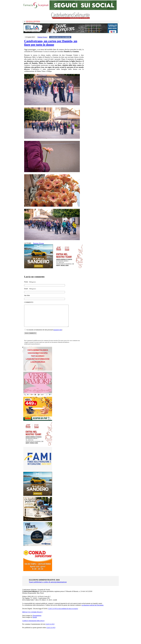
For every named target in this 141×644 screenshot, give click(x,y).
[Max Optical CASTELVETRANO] (37, 545)
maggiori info (58, 330)
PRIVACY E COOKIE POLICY (32, 612)
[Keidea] (37, 420)
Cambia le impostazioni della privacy (33, 620)
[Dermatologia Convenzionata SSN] (37, 370)
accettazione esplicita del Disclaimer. (93, 605)
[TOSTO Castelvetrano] (37, 520)
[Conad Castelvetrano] (37, 570)
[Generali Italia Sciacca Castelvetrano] (68, 268)
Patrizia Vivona (42, 37)
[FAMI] (37, 470)
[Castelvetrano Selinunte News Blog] (70, 18)
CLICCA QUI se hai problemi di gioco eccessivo (63, 608)
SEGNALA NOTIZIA (33, 21)
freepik (35, 617)
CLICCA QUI (50, 624)
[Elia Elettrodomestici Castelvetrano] (70, 32)
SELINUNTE (30, 23)
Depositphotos (37, 615)
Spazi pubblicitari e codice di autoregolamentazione (48, 582)
